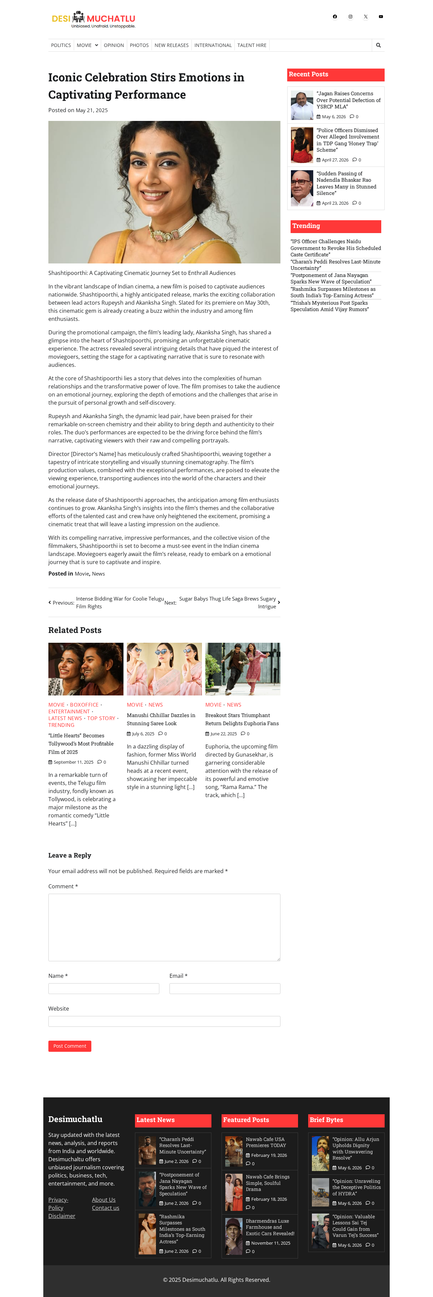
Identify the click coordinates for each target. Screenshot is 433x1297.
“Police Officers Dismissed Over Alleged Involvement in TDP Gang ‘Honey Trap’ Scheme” (348, 140)
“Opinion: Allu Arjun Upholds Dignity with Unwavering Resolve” (356, 1148)
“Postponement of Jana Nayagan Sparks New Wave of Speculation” (331, 278)
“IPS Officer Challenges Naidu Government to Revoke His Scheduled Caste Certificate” (336, 248)
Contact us (105, 1208)
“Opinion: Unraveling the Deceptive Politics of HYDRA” (357, 1187)
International (213, 45)
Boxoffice (84, 704)
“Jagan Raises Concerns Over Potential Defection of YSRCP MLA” (349, 100)
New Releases (172, 45)
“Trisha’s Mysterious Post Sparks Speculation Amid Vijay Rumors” (330, 306)
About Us (104, 1199)
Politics (61, 45)
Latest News (65, 718)
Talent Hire (252, 45)
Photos (139, 45)
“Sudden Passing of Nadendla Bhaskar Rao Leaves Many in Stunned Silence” (347, 183)
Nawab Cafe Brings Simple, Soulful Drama (268, 1182)
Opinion (114, 45)
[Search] (378, 45)
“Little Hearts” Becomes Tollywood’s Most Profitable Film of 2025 (81, 743)
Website (58, 1008)
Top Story (101, 718)
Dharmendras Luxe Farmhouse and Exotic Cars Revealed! (270, 1227)
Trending (61, 725)
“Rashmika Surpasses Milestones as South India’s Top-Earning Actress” (333, 292)
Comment (63, 886)
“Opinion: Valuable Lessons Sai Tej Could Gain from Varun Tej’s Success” (356, 1226)
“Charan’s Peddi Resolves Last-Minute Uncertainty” (336, 265)
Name (58, 976)
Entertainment (69, 711)
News (98, 573)
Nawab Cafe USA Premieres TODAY (266, 1142)
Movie (84, 45)
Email (178, 976)
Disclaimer (61, 1216)
